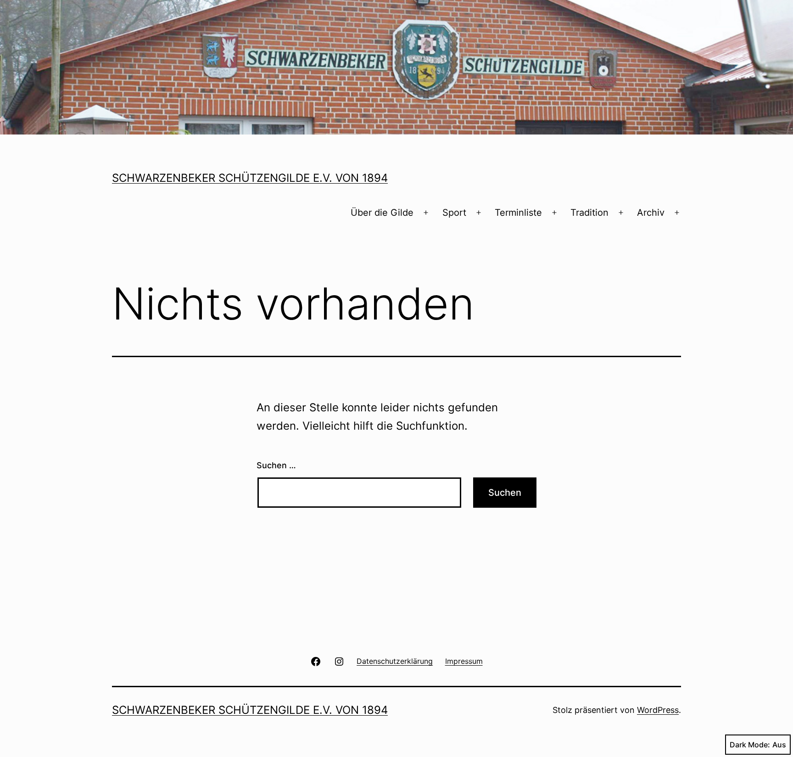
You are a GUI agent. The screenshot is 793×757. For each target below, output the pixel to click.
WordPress (658, 710)
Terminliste (518, 212)
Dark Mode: (750, 744)
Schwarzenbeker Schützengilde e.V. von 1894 (250, 178)
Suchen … (276, 465)
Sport (454, 212)
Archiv (651, 212)
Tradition (589, 212)
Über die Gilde (382, 212)
